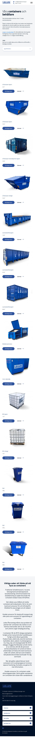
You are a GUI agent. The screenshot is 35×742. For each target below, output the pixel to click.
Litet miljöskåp (6, 379)
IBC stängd (5, 451)
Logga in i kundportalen (8, 32)
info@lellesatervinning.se (20, 1)
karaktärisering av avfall (12, 595)
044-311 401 (18, 3)
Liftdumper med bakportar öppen (11, 159)
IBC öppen (5, 414)
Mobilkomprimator (7, 344)
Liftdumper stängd (7, 196)
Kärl (3, 488)
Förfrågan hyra (8, 91)
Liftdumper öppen (7, 84)
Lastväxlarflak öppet (7, 233)
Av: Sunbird (4, 733)
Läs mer (19, 91)
